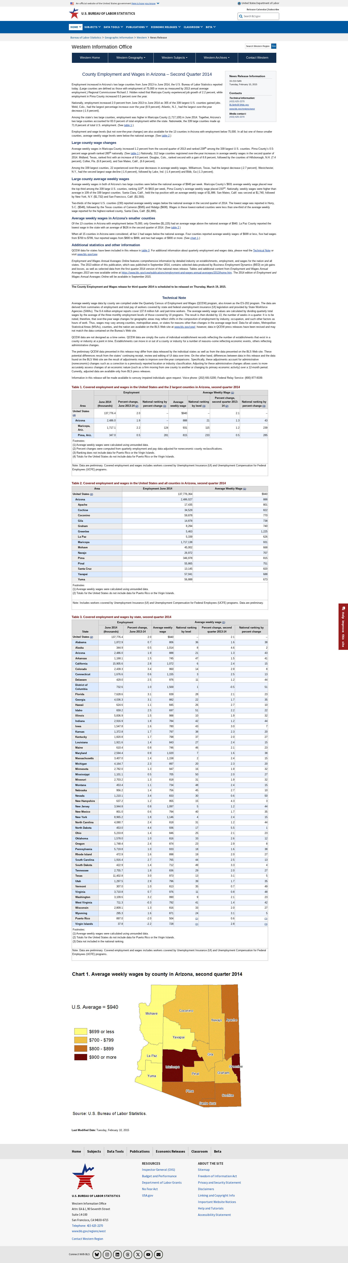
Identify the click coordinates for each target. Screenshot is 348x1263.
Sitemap (204, 1170)
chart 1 (194, 238)
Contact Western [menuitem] (257, 57)
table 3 (145, 250)
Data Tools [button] (112, 27)
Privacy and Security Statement (219, 1182)
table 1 (128, 125)
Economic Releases (170, 1151)
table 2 (166, 135)
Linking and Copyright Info (216, 1195)
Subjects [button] (91, 27)
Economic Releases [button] (164, 27)
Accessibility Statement (214, 1215)
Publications (140, 1151)
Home (76, 1151)
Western (142, 37)
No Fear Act (150, 1189)
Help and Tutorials (211, 1208)
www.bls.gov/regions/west (242, 109)
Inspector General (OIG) (158, 1170)
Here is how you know (143, 3)
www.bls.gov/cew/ (184, 326)
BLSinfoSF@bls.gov (239, 105)
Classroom (199, 1151)
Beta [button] (209, 27)
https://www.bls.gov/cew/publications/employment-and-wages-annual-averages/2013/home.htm (177, 272)
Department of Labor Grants (162, 1182)
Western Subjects (173, 57)
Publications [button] (135, 27)
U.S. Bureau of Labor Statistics (108, 13)
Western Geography (129, 57)
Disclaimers (206, 1189)
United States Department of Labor (260, 3)
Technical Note (261, 250)
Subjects (94, 1151)
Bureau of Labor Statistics (85, 37)
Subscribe (273, 9)
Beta (217, 1151)
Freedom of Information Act (217, 1176)
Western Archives (215, 57)
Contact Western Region (87, 1239)
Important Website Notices (217, 1202)
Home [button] (74, 27)
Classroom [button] (192, 27)
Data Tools (115, 1151)
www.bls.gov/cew (87, 254)
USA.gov (147, 1195)
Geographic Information (119, 37)
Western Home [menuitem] (90, 57)
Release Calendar (257, 9)
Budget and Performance (159, 1176)
